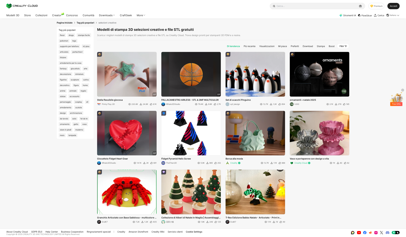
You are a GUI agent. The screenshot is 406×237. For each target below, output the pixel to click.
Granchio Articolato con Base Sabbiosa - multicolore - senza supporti (126, 217)
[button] (393, 15)
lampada (72, 135)
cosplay (78, 102)
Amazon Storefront (138, 231)
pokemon (64, 41)
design (63, 113)
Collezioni (41, 15)
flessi (62, 35)
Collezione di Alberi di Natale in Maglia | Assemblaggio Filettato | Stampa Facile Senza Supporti (190, 217)
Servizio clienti (175, 231)
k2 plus (86, 46)
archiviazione (76, 113)
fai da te (84, 118)
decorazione (65, 74)
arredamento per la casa (70, 63)
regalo (83, 91)
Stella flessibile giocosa (110, 99)
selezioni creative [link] (107, 23)
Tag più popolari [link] (85, 23)
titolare (63, 57)
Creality (121, 231)
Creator (56, 15)
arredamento (65, 107)
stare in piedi (65, 130)
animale (72, 91)
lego (74, 41)
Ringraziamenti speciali (99, 231)
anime (62, 91)
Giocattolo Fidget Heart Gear (112, 158)
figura (76, 85)
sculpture (75, 79)
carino (86, 79)
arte (85, 68)
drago (71, 35)
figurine (63, 79)
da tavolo (64, 118)
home (85, 85)
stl (87, 102)
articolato (64, 52)
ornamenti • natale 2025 (303, 99)
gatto (76, 124)
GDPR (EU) (36, 231)
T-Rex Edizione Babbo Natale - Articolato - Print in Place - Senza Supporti (252, 217)
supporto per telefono (69, 46)
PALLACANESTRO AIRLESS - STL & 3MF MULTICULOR (190, 99)
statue (62, 96)
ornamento (64, 124)
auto (74, 118)
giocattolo (75, 68)
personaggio (65, 102)
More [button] (140, 15)
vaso (84, 124)
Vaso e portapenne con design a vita (309, 158)
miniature (79, 74)
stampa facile (84, 35)
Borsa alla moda (234, 158)
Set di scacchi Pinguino (238, 99)
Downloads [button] (106, 15)
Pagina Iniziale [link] (64, 23)
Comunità (88, 15)
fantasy (63, 68)
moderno (79, 130)
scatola (78, 107)
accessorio (74, 96)
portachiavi (77, 52)
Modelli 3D (12, 15)
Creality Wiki (157, 231)
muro (62, 135)
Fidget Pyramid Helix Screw (176, 158)
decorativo (64, 85)
